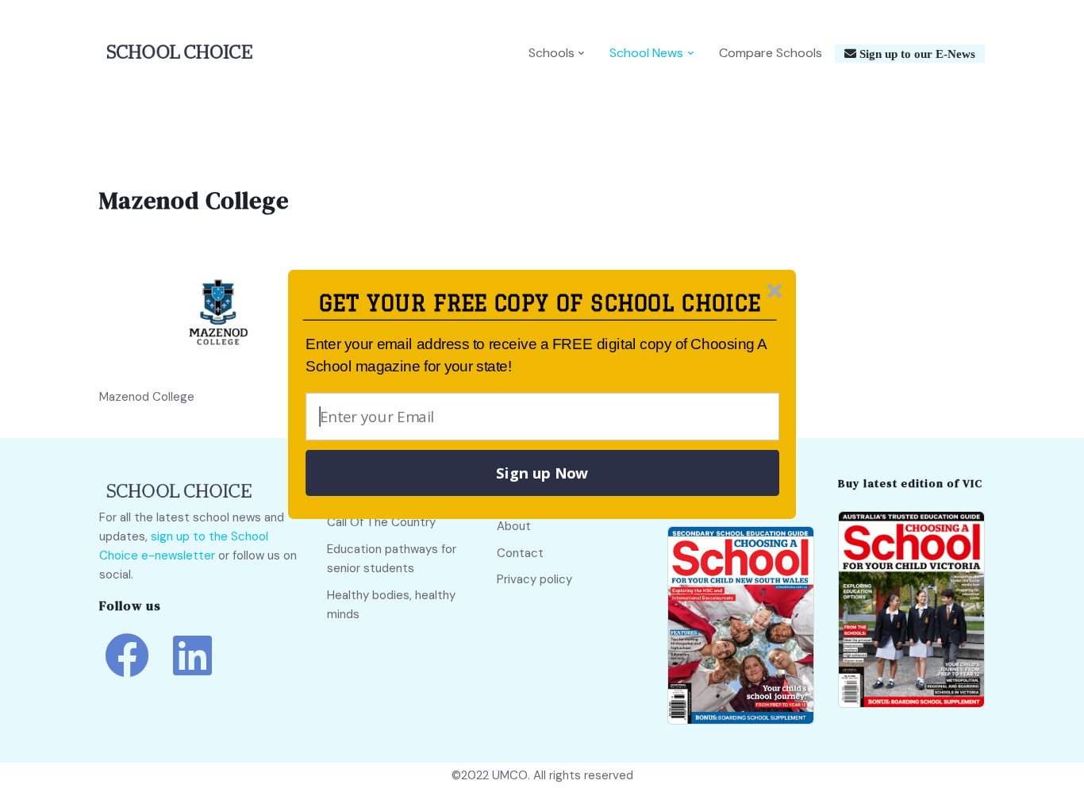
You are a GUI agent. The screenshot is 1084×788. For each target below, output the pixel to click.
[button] (540, 303)
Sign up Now (542, 473)
